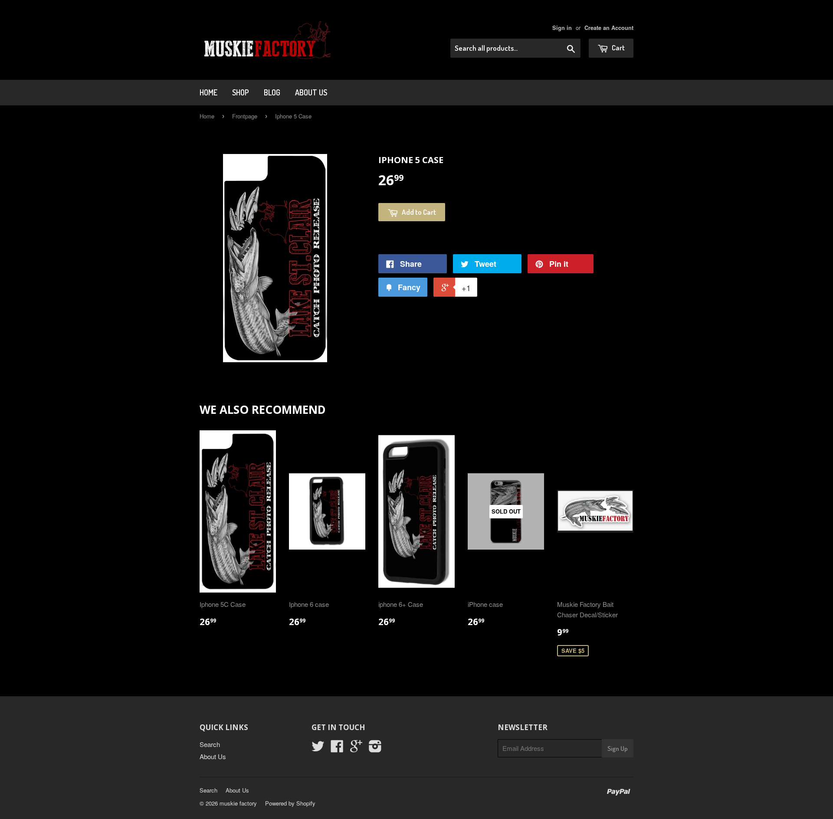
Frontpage (244, 116)
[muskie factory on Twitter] (318, 748)
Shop (240, 92)
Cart (617, 47)
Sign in (562, 28)
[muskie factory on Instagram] (375, 748)
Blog (272, 92)
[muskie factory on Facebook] (337, 748)
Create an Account (608, 28)
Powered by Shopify (290, 803)
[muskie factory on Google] (356, 748)
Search (210, 744)
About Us (311, 92)
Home (208, 92)
